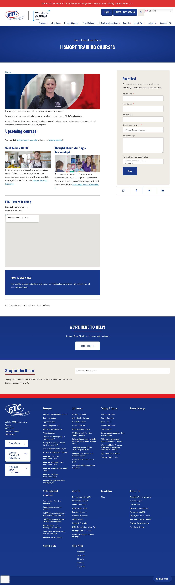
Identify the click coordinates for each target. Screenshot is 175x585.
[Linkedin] (162, 190)
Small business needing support (52, 508)
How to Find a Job (79, 422)
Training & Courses (71, 23)
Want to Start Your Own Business (52, 502)
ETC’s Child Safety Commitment (14, 470)
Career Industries (78, 425)
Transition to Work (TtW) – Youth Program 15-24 (82, 448)
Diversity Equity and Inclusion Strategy (83, 535)
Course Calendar (107, 418)
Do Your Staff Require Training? (55, 452)
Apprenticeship (49, 422)
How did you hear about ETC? (135, 157)
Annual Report (77, 519)
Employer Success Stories (140, 516)
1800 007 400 (21, 287)
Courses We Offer (108, 414)
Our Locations (135, 504)
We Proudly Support (80, 501)
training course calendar (27, 140)
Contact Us (151, 23)
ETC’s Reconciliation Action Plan (84, 527)
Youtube (80, 563)
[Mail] (123, 190)
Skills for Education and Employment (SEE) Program (111, 440)
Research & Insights (80, 523)
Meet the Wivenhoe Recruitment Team (50, 475)
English (152, 11)
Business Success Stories (52, 537)
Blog (103, 497)
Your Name (128, 93)
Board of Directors (79, 512)
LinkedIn (80, 559)
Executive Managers (80, 516)
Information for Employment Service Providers (54, 532)
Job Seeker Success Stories (140, 519)
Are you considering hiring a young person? (54, 437)
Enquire (107, 12)
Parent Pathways (89, 23)
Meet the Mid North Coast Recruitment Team (53, 463)
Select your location (132, 125)
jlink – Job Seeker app (80, 418)
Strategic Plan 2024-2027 (82, 531)
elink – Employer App (51, 425)
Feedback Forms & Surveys (141, 497)
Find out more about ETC (81, 497)
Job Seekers (55, 23)
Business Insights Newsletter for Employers (54, 481)
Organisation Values (79, 508)
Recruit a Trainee (49, 418)
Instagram (81, 555)
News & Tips (138, 23)
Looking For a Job (79, 414)
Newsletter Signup (137, 527)
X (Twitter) (81, 566)
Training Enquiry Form (109, 457)
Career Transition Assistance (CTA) (83, 460)
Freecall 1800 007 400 (125, 12)
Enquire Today (28, 284)
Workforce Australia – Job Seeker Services (82, 434)
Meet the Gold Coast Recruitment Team (51, 457)
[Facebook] (136, 190)
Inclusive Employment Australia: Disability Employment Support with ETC (84, 441)
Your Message (129, 135)
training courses (55, 140)
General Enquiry (136, 501)
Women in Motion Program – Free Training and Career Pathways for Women (112, 447)
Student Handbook (108, 425)
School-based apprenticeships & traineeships (112, 434)
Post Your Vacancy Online (52, 429)
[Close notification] (170, 3)
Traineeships (106, 429)
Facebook (81, 551)
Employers (42, 23)
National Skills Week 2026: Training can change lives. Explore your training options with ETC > (87, 3)
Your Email (128, 104)
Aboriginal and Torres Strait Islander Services (82, 454)
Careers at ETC (165, 23)
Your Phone (128, 114)
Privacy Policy (14, 443)
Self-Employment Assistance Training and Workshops (54, 520)
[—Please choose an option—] (143, 161)
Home (76, 40)
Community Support (79, 504)
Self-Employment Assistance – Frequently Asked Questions (55, 514)
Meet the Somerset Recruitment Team (55, 469)
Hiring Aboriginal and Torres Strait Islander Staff (54, 444)
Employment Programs (81, 429)
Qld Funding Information (110, 453)
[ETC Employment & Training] (27, 15)
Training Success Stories (139, 523)
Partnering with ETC (137, 512)
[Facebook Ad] (143, 163)
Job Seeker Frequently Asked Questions (83, 466)
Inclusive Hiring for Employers (54, 449)
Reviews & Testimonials (139, 508)
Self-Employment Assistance (108, 23)
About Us (126, 23)
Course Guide (106, 422)
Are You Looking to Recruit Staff (55, 414)
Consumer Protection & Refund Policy (14, 455)
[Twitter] (149, 190)
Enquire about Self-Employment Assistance (52, 526)
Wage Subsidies (49, 433)
